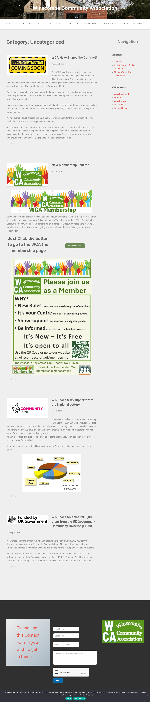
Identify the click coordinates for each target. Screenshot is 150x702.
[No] (147, 696)
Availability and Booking (125, 65)
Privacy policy (79, 698)
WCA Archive (120, 104)
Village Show (54, 24)
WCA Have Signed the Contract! (74, 57)
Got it (69, 698)
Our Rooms (34, 24)
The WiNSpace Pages (133, 24)
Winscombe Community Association (75, 8)
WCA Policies (120, 101)
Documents (110, 24)
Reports (117, 97)
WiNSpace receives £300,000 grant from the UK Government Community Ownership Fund (73, 521)
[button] (75, 245)
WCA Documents (122, 94)
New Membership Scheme (70, 165)
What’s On (73, 24)
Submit (58, 680)
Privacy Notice (120, 108)
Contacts (118, 61)
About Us (19, 24)
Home (7, 24)
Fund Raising (90, 24)
